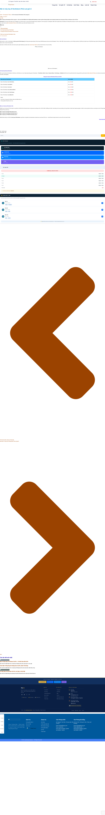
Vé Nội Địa (69, 5)
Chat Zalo (50, 681)
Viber (64, 681)
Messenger (58, 681)
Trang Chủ (54, 5)
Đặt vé (80, 710)
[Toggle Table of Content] (1, 27)
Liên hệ (87, 5)
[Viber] (27, 695)
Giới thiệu (76, 5)
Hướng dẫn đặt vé (47, 693)
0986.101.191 (73, 703)
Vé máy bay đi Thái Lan (7, 14)
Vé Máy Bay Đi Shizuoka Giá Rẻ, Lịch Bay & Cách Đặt (12, 671)
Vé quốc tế (62, 5)
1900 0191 (73, 690)
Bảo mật (73, 710)
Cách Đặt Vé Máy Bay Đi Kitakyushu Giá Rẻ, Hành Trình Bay (14, 665)
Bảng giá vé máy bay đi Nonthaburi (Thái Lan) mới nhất (9, 31)
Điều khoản (76, 710)
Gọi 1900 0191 (43, 681)
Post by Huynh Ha (4, 35)
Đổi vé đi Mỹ (46, 695)
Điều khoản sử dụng (60, 698)
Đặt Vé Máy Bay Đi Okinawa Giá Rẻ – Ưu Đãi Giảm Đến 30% (14, 661)
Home (1, 14)
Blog (82, 5)
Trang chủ (58, 689)
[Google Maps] (29, 695)
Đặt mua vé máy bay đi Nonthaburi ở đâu (8, 34)
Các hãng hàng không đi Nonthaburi (7, 29)
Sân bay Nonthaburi (4, 28)
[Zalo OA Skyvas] (22, 695)
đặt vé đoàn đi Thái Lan (92, 73)
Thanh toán (94, 5)
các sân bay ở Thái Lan (34, 44)
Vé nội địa (46, 691)
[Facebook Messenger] (24, 695)
